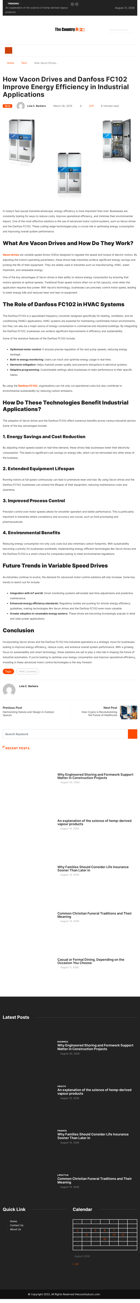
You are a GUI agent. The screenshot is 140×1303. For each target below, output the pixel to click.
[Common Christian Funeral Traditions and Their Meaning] (28, 915)
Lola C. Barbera (36, 105)
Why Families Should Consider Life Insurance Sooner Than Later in (93, 868)
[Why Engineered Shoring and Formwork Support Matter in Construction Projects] (28, 776)
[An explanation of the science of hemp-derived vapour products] (28, 822)
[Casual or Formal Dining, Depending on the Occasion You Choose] (28, 961)
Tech (24, 62)
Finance (62, 863)
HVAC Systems (27, 671)
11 (86, 1234)
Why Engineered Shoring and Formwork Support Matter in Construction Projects (95, 776)
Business (62, 771)
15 (122, 1234)
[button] (72, 4)
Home (10, 62)
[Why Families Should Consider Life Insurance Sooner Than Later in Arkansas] (28, 869)
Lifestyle (63, 910)
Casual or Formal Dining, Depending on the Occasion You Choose (90, 961)
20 (104, 1239)
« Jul (75, 1263)
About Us (15, 1229)
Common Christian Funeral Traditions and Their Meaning (94, 915)
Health (61, 817)
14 (113, 1234)
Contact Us (16, 1225)
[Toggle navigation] (8, 50)
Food (60, 956)
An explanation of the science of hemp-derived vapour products (94, 822)
